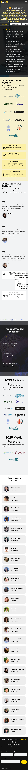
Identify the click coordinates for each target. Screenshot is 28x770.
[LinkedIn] (12, 742)
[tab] (4, 24)
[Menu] (26, 2)
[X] (15, 742)
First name (4, 751)
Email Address (4, 758)
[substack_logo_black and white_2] (14, 742)
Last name (17, 751)
